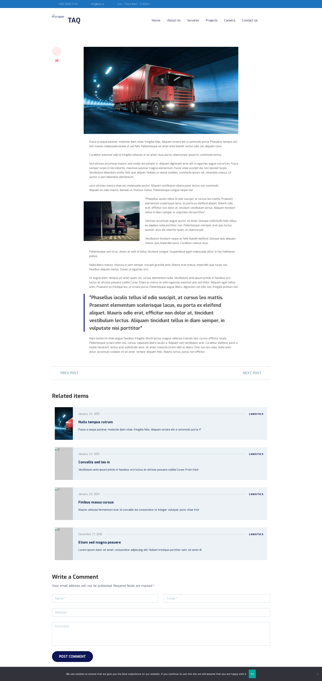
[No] (317, 674)
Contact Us (250, 20)
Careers (229, 20)
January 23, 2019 (89, 414)
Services (193, 20)
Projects (211, 20)
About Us (174, 20)
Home (156, 20)
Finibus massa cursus (96, 502)
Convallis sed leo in (94, 462)
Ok (252, 673)
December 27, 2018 (90, 534)
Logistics (256, 414)
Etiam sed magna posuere (99, 542)
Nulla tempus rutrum (95, 422)
